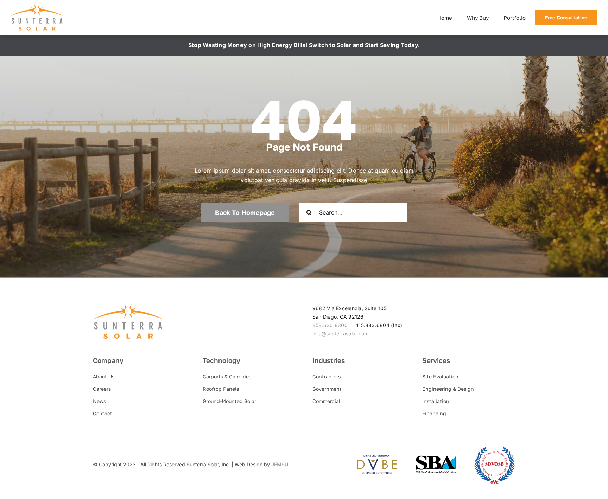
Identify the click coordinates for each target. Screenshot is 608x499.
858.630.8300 (330, 325)
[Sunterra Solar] (37, 7)
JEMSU (279, 464)
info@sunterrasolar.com (340, 334)
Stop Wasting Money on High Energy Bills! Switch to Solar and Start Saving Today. (304, 45)
